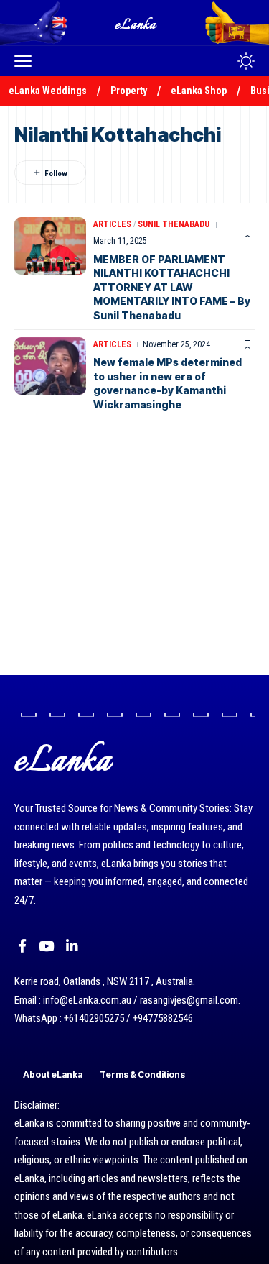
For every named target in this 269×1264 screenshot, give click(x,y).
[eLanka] (136, 22)
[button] (26, 61)
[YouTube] (46, 946)
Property (128, 90)
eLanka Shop (199, 90)
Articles (112, 224)
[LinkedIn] (72, 946)
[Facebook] (22, 946)
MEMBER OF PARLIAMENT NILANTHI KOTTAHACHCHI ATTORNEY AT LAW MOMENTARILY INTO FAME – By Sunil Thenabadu (171, 287)
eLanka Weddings (48, 90)
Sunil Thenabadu (173, 224)
